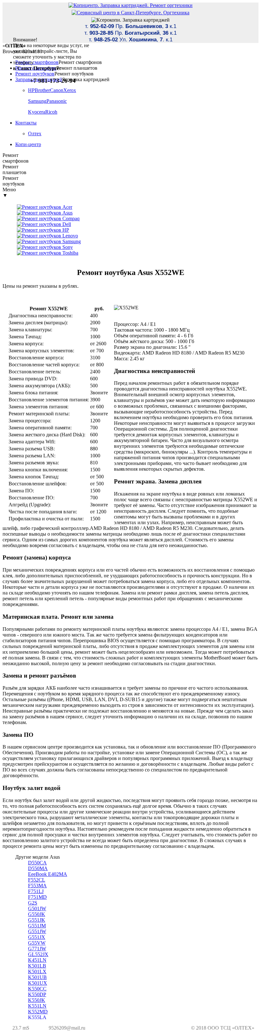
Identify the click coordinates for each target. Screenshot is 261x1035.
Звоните (99, 392)
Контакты (26, 122)
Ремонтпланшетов (14, 169)
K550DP (37, 994)
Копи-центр (28, 144)
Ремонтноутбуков (14, 181)
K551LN (37, 1006)
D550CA (37, 862)
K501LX (37, 971)
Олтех (34, 133)
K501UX (37, 983)
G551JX (36, 937)
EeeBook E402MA (47, 874)
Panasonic (56, 101)
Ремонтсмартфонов (16, 158)
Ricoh (51, 112)
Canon (56, 90)
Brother (42, 90)
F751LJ (36, 891)
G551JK (36, 920)
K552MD (38, 1011)
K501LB (37, 965)
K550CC (37, 988)
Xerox (69, 90)
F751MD (37, 897)
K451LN (37, 960)
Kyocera (36, 112)
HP (31, 90)
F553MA (37, 885)
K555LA (37, 1017)
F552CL (36, 880)
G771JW (37, 948)
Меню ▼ (9, 192)
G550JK (36, 914)
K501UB (37, 977)
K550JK (36, 1000)
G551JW (37, 931)
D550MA (38, 868)
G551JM (37, 925)
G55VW (37, 943)
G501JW (37, 908)
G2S (32, 902)
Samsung (37, 101)
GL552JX (38, 954)
